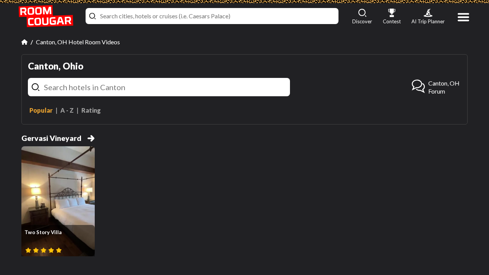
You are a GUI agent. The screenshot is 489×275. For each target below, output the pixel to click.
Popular (41, 110)
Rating (91, 110)
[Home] (24, 42)
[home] (45, 16)
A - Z (67, 110)
